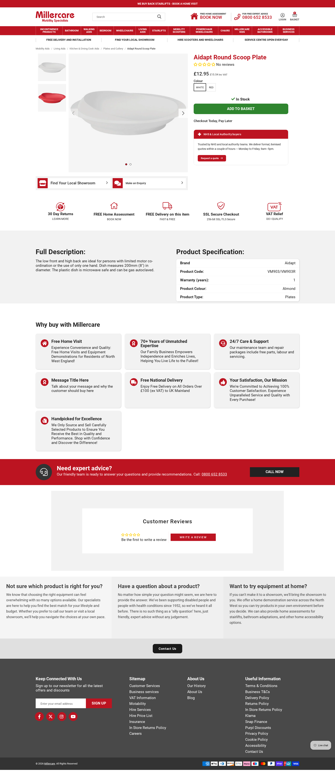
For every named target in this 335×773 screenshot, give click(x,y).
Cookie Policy (256, 739)
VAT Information (142, 698)
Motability (137, 704)
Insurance (137, 722)
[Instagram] (61, 716)
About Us (194, 692)
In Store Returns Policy (147, 728)
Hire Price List (140, 716)
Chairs (225, 30)
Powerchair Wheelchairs (204, 30)
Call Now (275, 472)
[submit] (159, 17)
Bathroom (72, 30)
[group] (128, 113)
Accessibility (255, 746)
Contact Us (167, 649)
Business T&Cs (257, 692)
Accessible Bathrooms (265, 30)
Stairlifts (159, 30)
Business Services (288, 30)
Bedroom (105, 30)
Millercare (49, 763)
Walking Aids (89, 30)
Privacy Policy (256, 733)
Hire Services (140, 710)
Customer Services (144, 686)
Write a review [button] (193, 537)
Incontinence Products (49, 30)
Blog (191, 698)
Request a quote (210, 158)
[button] (294, 15)
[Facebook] (39, 716)
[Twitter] (50, 716)
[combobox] (128, 17)
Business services (144, 692)
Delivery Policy (257, 698)
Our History (196, 686)
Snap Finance (256, 722)
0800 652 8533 (214, 474)
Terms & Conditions (261, 686)
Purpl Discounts (258, 728)
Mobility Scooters (179, 30)
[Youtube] (73, 716)
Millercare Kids (242, 30)
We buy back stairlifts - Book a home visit (167, 3)
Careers (135, 733)
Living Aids (143, 30)
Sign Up (99, 703)
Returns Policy (257, 704)
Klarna (250, 716)
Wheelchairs (124, 30)
